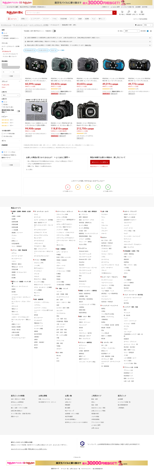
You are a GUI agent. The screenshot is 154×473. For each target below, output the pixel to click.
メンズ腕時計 (127, 280)
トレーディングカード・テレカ (110, 265)
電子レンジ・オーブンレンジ (20, 286)
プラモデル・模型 (106, 248)
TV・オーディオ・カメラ (20, 25)
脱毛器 (36, 315)
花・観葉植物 (105, 366)
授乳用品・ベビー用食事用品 (109, 293)
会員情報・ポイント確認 (72, 413)
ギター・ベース (61, 265)
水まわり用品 (83, 244)
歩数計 (36, 339)
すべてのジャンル (6, 25)
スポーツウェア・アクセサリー (132, 244)
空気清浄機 (63, 19)
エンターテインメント (63, 297)
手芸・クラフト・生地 (130, 265)
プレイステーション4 (85, 256)
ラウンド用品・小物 (129, 231)
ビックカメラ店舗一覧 (127, 7)
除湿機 (13, 277)
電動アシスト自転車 (129, 217)
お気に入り (68, 402)
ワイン (103, 217)
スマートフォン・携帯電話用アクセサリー (66, 220)
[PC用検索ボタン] (114, 13)
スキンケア (82, 319)
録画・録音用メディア (40, 222)
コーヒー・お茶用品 (84, 239)
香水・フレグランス (84, 338)
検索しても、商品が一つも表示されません (40, 166)
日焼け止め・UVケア (85, 336)
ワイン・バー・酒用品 (85, 241)
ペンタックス (5, 85)
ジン (102, 220)
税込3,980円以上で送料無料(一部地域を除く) (32, 7)
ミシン (13, 238)
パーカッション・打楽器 (63, 271)
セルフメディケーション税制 (19, 449)
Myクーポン (68, 411)
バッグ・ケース (128, 228)
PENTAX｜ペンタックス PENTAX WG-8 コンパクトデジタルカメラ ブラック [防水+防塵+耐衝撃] (36, 81)
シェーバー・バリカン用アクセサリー (43, 311)
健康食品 (81, 353)
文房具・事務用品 (129, 254)
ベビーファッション (107, 282)
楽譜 (58, 305)
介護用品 (81, 307)
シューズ (126, 225)
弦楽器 (58, 276)
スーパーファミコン (84, 286)
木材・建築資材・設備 (107, 356)
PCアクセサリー (38, 268)
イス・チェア (127, 331)
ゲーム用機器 (38, 290)
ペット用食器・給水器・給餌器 (110, 325)
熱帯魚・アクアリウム (107, 316)
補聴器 (36, 331)
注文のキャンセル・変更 (98, 408)
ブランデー (104, 231)
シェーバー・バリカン (40, 308)
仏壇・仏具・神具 (129, 381)
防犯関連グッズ (128, 373)
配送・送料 (94, 399)
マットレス (127, 312)
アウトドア (127, 241)
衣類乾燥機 (15, 224)
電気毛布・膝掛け (17, 264)
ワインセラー (15, 314)
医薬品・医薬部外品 (84, 293)
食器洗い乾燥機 (16, 327)
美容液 (81, 327)
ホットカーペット (17, 258)
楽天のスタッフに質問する (100, 162)
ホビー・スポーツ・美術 (63, 302)
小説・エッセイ (61, 324)
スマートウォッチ (129, 291)
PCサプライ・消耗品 (40, 279)
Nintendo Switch (83, 251)
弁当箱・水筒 (83, 231)
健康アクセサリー (84, 359)
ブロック (103, 270)
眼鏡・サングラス (129, 247)
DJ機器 (59, 273)
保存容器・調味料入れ (85, 222)
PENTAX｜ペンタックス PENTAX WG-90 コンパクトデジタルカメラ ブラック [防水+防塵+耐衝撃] (139, 81)
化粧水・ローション (84, 322)
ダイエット (82, 348)
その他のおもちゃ (106, 273)
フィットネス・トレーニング (132, 236)
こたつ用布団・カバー (130, 358)
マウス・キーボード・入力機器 (43, 287)
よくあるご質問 (115, 7)
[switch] (18, 111)
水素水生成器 (15, 332)
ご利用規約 (121, 408)
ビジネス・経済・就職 (63, 308)
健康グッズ (82, 356)
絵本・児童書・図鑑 (62, 294)
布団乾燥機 (15, 227)
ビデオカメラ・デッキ (40, 232)
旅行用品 (126, 303)
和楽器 (58, 279)
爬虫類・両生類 (105, 327)
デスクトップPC (38, 263)
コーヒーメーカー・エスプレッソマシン (21, 298)
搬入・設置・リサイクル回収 (19, 408)
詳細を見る (88, 45)
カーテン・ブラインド (130, 341)
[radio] (2, 33)
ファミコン (82, 284)
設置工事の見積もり (16, 411)
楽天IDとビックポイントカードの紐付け (76, 422)
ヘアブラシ (37, 305)
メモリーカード (38, 243)
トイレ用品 (127, 270)
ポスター (59, 348)
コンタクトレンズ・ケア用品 (87, 304)
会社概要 (137, 7)
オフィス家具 (127, 360)
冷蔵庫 (80, 19)
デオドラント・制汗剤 (85, 333)
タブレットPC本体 (62, 217)
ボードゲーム (105, 262)
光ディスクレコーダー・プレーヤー (43, 226)
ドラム (58, 263)
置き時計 (126, 288)
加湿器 (13, 275)
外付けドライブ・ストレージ (42, 284)
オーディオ (37, 217)
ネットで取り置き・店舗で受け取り (21, 413)
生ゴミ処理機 (15, 335)
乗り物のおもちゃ (106, 246)
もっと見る (29, 169)
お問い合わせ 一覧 (75, 468)
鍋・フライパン (83, 214)
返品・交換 (94, 405)
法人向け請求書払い (70, 419)
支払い (93, 402)
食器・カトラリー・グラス (86, 220)
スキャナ (36, 276)
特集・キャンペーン (44, 399)
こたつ (13, 261)
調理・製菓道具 (83, 217)
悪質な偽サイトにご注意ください (37, 449)
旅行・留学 (60, 299)
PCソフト (37, 295)
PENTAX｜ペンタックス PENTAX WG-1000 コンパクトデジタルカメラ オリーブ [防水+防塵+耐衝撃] (62, 81)
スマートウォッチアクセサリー (65, 238)
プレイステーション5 (85, 254)
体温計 (36, 347)
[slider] (2, 68)
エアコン (72, 19)
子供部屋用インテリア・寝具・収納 (133, 335)
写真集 (58, 346)
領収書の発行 (95, 413)
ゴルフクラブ (127, 222)
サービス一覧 (65, 468)
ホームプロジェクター (40, 229)
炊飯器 (13, 289)
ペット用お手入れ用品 (107, 314)
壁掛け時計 (127, 285)
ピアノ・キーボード (62, 252)
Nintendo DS (82, 281)
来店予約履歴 (69, 416)
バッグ (126, 300)
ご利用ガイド (105, 7)
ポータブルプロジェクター (41, 256)
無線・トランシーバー (40, 249)
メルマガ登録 (95, 416)
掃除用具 (126, 259)
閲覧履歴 (67, 405)
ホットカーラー (38, 317)
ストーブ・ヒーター (17, 256)
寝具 (125, 310)
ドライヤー (46, 19)
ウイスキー (104, 214)
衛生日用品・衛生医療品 (86, 299)
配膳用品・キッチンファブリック (88, 233)
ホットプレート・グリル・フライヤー (21, 302)
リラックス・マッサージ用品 (87, 361)
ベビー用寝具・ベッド (107, 291)
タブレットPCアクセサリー (64, 224)
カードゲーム (105, 259)
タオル (126, 273)
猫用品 (103, 308)
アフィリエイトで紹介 (97, 422)
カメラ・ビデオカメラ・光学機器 (39, 25)
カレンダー (60, 310)
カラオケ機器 (60, 282)
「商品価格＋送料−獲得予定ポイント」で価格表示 (37, 31)
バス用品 (126, 267)
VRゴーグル (60, 245)
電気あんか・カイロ (17, 267)
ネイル (81, 330)
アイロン (14, 235)
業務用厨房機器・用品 (85, 236)
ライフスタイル (61, 313)
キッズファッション (107, 280)
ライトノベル (60, 340)
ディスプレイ (38, 271)
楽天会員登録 (143, 19)
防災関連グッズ (105, 353)
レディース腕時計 (129, 282)
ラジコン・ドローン (107, 254)
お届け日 (4, 99)
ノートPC (37, 265)
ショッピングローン (16, 405)
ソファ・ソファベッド (130, 321)
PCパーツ (37, 293)
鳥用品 (103, 322)
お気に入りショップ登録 (98, 411)
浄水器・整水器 (16, 329)
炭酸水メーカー (16, 324)
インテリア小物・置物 (130, 363)
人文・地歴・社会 (62, 318)
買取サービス (15, 416)
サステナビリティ (86, 468)
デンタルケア (38, 320)
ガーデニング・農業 (107, 359)
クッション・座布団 (129, 323)
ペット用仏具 (105, 333)
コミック (59, 291)
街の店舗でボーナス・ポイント (47, 402)
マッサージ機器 (38, 328)
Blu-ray (59, 355)
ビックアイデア (35, 19)
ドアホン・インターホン (108, 348)
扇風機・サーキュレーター (19, 272)
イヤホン (54, 19)
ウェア (126, 233)
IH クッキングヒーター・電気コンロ (21, 320)
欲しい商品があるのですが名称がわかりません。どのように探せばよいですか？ (50, 161)
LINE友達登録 (95, 419)
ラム (102, 222)
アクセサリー (60, 268)
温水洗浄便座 (38, 334)
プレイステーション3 (85, 270)
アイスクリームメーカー (18, 338)
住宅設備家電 (15, 243)
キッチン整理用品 (84, 228)
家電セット (24, 19)
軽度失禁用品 (83, 312)
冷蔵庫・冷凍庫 (16, 216)
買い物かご (68, 399)
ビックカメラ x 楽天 (12, 7)
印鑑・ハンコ (127, 256)
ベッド (126, 318)
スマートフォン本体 (62, 214)
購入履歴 (67, 408)
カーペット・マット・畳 (131, 344)
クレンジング (83, 325)
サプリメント (83, 345)
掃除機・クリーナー (17, 232)
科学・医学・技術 (62, 332)
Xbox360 (81, 265)
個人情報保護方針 (123, 405)
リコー (3, 87)
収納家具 (126, 339)
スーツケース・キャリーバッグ (132, 297)
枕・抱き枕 (127, 315)
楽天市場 (144, 7)
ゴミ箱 (126, 355)
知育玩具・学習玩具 (107, 243)
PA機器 (59, 254)
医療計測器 (82, 310)
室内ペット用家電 (106, 336)
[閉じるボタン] (150, 37)
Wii (80, 278)
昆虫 (102, 330)
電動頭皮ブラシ (38, 323)
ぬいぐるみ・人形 (106, 240)
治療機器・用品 (83, 296)
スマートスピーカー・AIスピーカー (43, 252)
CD (57, 358)
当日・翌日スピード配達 (18, 399)
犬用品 (103, 311)
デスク (126, 329)
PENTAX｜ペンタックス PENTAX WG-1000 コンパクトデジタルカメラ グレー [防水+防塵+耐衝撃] (88, 81)
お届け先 (4, 92)
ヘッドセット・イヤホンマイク (65, 232)
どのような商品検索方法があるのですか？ (40, 163)
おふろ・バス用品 (106, 288)
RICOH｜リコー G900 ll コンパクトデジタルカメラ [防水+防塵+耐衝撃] (36, 125)
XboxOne (81, 262)
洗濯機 (87, 19)
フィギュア (104, 251)
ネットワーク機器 (39, 282)
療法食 (103, 338)
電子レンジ (102, 19)
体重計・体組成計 (39, 342)
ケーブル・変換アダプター (64, 227)
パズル (103, 256)
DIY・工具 (104, 345)
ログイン (135, 19)
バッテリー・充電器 (62, 229)
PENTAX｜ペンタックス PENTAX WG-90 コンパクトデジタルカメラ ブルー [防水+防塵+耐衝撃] (113, 81)
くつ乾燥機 (15, 230)
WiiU (80, 276)
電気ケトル (15, 311)
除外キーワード (6, 157)
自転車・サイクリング (130, 214)
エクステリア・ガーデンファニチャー (110, 362)
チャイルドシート (106, 299)
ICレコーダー (38, 238)
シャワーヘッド (38, 326)
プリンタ (36, 273)
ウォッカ (103, 228)
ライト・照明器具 (17, 246)
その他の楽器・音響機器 (63, 284)
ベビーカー (104, 296)
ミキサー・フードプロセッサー (20, 317)
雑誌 (58, 316)
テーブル (126, 326)
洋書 (58, 338)
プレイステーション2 (85, 273)
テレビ (94, 19)
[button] (3, 66)
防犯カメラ (104, 351)
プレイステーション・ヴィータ (88, 267)
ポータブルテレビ (39, 240)
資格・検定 (60, 343)
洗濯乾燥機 (15, 221)
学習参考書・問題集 (62, 321)
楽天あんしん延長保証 (17, 402)
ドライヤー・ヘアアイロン (41, 302)
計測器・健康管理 (84, 351)
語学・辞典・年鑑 (62, 329)
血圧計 (36, 345)
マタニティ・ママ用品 (107, 285)
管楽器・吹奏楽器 (62, 260)
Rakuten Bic (15, 12)
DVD (58, 361)
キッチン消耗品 (83, 225)
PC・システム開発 (62, 335)
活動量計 (36, 337)
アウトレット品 (128, 370)
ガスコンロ (15, 306)
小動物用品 (104, 319)
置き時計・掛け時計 (129, 347)
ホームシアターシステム (41, 235)
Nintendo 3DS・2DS (85, 259)
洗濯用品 (126, 262)
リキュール (104, 225)
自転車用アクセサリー (130, 220)
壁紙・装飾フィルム (129, 350)
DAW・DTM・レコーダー (64, 257)
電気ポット (15, 309)
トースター (15, 294)
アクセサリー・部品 (39, 246)
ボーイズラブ (60, 327)
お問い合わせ (95, 428)
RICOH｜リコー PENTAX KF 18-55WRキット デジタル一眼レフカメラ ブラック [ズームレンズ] (62, 125)
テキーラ (103, 233)
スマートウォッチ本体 (63, 235)
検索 (11, 76)
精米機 (13, 292)
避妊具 (81, 301)
